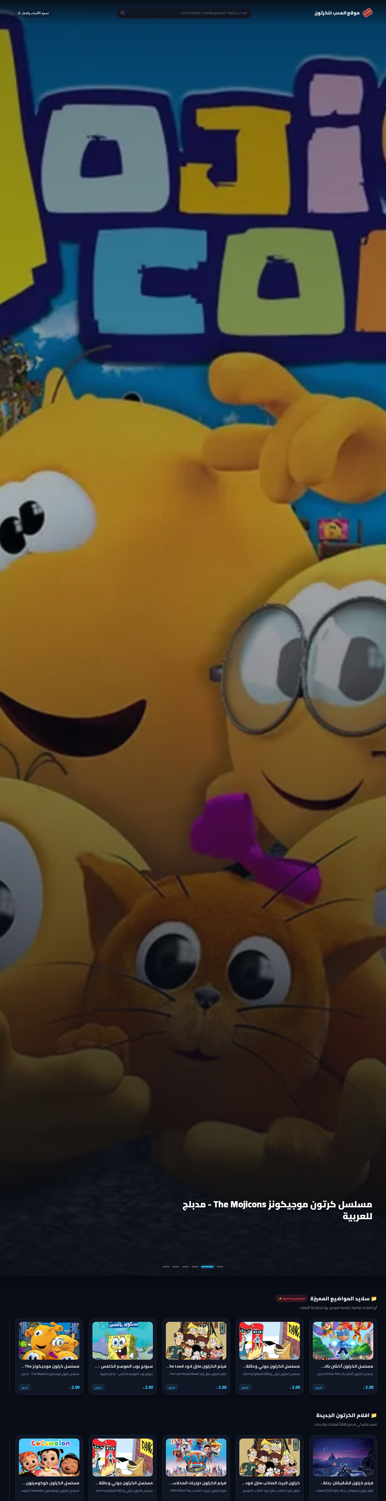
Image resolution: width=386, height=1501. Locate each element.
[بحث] (122, 12)
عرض (318, 1387)
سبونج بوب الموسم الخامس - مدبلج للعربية (283, 1215)
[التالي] (17, 1356)
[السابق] (368, 1356)
